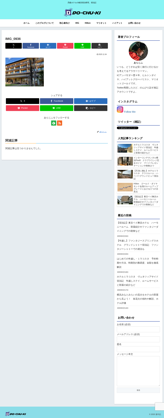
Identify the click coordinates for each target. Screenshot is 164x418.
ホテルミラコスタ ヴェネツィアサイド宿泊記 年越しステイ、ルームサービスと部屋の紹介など (137, 280)
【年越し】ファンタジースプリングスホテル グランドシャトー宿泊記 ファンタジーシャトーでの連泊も (137, 244)
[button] (99, 46)
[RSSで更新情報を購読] (59, 123)
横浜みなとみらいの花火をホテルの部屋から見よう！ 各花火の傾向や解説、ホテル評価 (137, 298)
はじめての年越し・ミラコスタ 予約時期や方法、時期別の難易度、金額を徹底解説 (137, 262)
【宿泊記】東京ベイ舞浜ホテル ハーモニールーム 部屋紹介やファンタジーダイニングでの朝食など (137, 226)
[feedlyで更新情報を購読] (53, 123)
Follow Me (129, 111)
